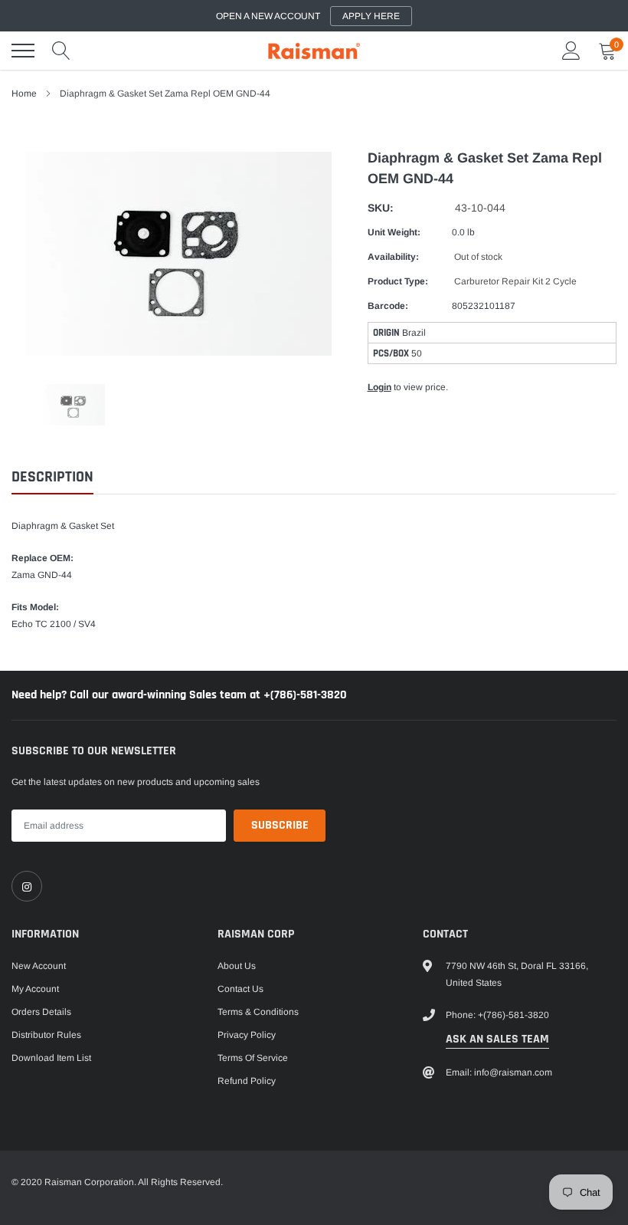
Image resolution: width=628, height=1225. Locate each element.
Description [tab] (52, 477)
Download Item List (51, 1058)
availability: (393, 256)
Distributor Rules (46, 1035)
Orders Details (41, 1012)
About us (237, 966)
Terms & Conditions (258, 1012)
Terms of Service (253, 1058)
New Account (38, 966)
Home (24, 93)
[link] (26, 886)
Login (379, 387)
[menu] (22, 50)
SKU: (381, 208)
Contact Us (240, 989)
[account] (571, 50)
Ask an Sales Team (497, 1039)
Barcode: (388, 306)
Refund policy (247, 1081)
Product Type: (398, 281)
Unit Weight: (394, 232)
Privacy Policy (247, 1035)
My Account (35, 989)
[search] (61, 50)
